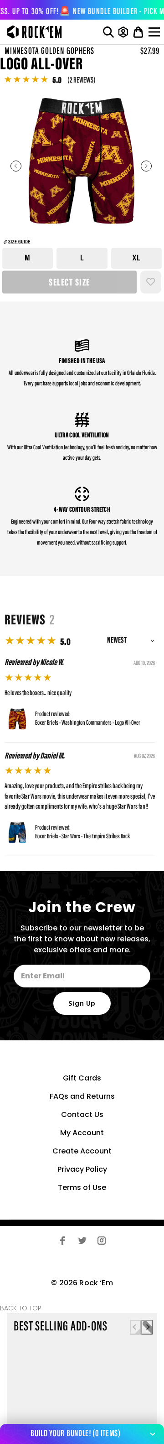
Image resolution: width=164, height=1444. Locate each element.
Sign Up (81, 1004)
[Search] (108, 32)
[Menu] (155, 32)
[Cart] (138, 32)
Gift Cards (82, 1078)
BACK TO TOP (20, 1308)
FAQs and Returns (82, 1096)
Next (146, 166)
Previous (15, 166)
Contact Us (82, 1114)
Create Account (82, 1151)
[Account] (123, 32)
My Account (82, 1132)
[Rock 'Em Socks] (32, 32)
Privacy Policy (82, 1169)
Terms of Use (82, 1187)
